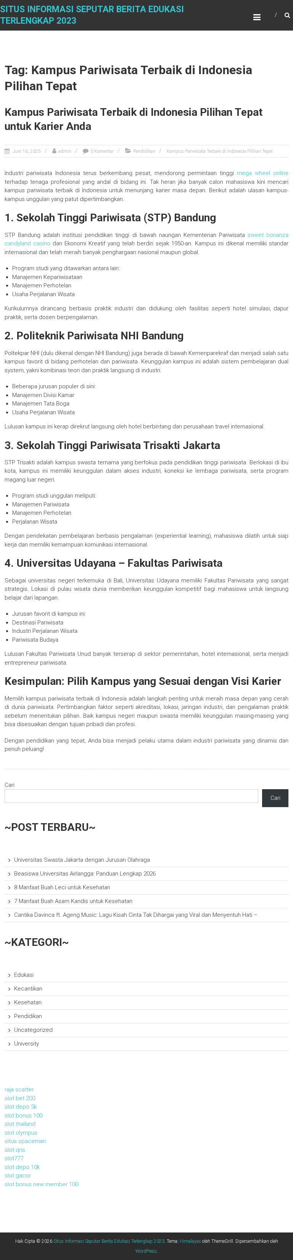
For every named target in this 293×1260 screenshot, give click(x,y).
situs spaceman (25, 1141)
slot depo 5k (21, 1106)
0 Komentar (102, 151)
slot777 (14, 1158)
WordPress (146, 1251)
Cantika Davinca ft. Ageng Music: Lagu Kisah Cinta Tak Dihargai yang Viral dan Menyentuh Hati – (136, 914)
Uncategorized (33, 1029)
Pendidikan (144, 151)
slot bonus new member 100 (41, 1184)
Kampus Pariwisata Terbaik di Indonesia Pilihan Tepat (220, 151)
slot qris (15, 1149)
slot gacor (18, 1175)
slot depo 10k (22, 1167)
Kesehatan (28, 1002)
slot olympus (21, 1132)
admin (64, 151)
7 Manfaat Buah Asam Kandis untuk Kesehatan (73, 901)
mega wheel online (262, 173)
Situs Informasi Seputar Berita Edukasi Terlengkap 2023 (108, 1241)
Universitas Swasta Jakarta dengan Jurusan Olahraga (82, 859)
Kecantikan (28, 988)
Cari (9, 785)
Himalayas (190, 1241)
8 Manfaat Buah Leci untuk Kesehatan (62, 887)
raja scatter (19, 1089)
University (26, 1043)
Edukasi (24, 974)
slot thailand (20, 1124)
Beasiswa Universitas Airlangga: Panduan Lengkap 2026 (85, 873)
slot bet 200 (20, 1098)
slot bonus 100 (23, 1115)
